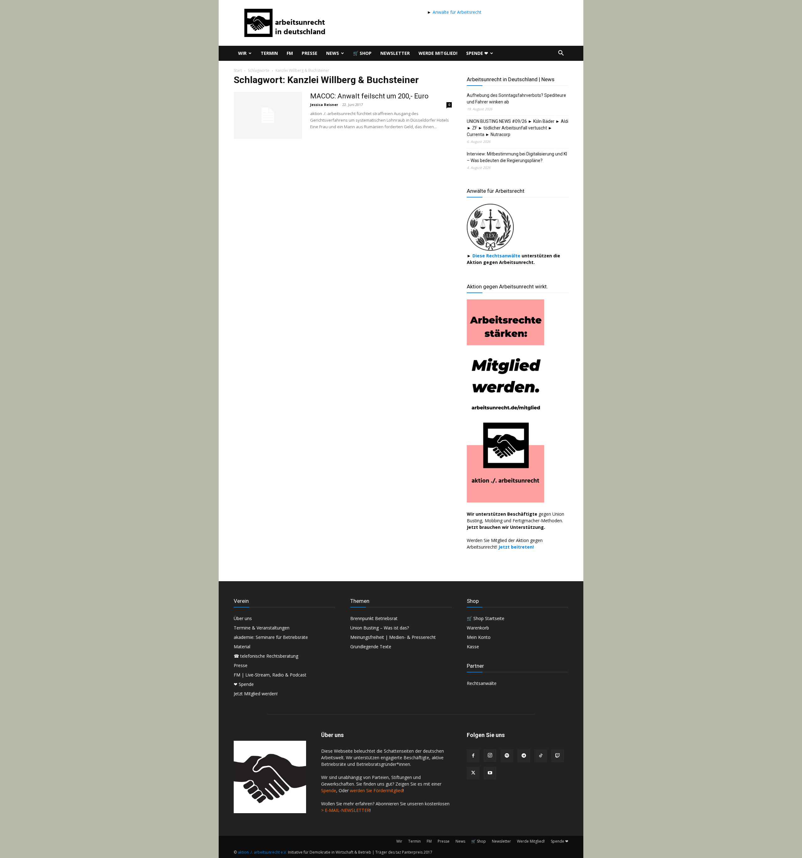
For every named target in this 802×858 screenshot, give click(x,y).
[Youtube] (490, 773)
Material (242, 647)
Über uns (243, 618)
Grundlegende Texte (370, 647)
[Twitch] (557, 756)
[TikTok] (540, 756)
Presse (309, 53)
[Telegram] (524, 756)
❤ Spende (244, 684)
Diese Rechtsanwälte (497, 256)
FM (290, 53)
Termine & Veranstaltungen (261, 628)
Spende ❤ (477, 53)
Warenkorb (478, 628)
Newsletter (395, 53)
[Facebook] (473, 756)
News (332, 53)
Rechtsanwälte (482, 683)
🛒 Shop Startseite (485, 618)
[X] (473, 773)
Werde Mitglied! (438, 53)
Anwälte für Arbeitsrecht (456, 12)
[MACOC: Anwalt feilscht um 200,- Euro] (268, 115)
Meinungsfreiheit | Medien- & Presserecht (393, 637)
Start (238, 70)
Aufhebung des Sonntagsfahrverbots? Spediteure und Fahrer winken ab (516, 98)
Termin (269, 53)
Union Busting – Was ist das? (379, 628)
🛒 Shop (362, 53)
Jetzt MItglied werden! (256, 694)
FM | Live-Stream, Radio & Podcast (270, 675)
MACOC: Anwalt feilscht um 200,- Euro (369, 96)
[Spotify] (507, 756)
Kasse (473, 647)
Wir (242, 53)
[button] (560, 54)
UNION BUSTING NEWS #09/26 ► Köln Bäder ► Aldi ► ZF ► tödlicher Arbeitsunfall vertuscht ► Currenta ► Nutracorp (517, 128)
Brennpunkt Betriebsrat (374, 618)
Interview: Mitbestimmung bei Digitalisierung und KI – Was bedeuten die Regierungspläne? (517, 157)
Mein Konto (479, 637)
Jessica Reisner (324, 104)
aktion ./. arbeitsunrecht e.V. (262, 852)
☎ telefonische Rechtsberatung (266, 656)
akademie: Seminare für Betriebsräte (271, 637)
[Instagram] (490, 755)
